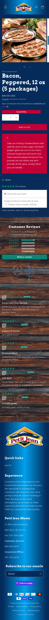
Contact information (26, 614)
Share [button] (8, 180)
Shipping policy (34, 610)
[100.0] (29, 271)
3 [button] (25, 416)
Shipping (5, 99)
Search (8, 465)
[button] (5, 7)
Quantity (21, 111)
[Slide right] (30, 67)
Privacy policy (35, 606)
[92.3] (17, 271)
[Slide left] (19, 67)
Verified (23, 279)
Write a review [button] (24, 257)
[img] (8, 293)
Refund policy (22, 606)
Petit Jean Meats (22, 603)
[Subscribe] (40, 574)
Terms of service (18, 610)
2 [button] (21, 416)
